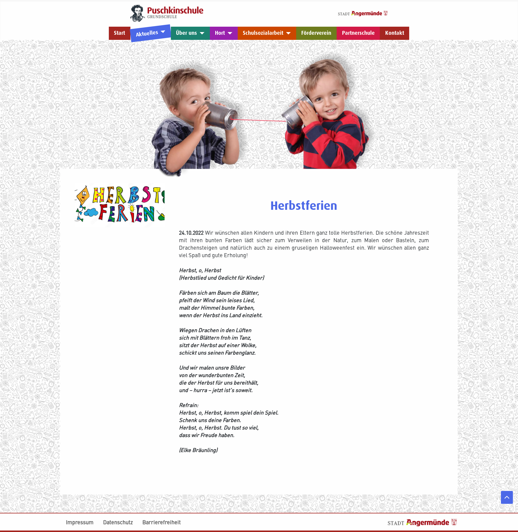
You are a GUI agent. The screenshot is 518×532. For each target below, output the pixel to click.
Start (119, 33)
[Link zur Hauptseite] (167, 12)
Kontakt (394, 33)
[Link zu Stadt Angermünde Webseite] (362, 12)
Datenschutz (118, 522)
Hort (220, 33)
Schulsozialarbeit (263, 33)
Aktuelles (146, 33)
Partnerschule (358, 33)
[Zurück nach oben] (507, 497)
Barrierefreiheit (161, 522)
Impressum (80, 522)
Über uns (186, 33)
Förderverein (316, 33)
